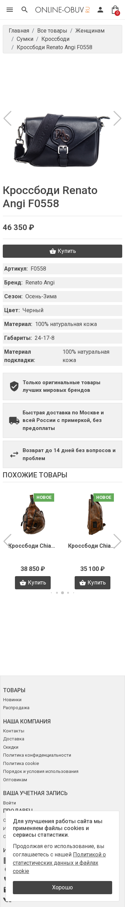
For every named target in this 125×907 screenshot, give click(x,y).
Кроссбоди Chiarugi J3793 (92, 546)
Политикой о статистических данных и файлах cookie (59, 862)
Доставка (13, 738)
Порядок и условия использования (40, 771)
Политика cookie (21, 763)
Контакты (13, 730)
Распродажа (16, 707)
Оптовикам (15, 779)
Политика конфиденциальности (37, 755)
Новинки (12, 699)
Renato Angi (40, 282)
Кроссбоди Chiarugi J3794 (32, 546)
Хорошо (62, 887)
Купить (67, 251)
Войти (9, 802)
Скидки (10, 747)
